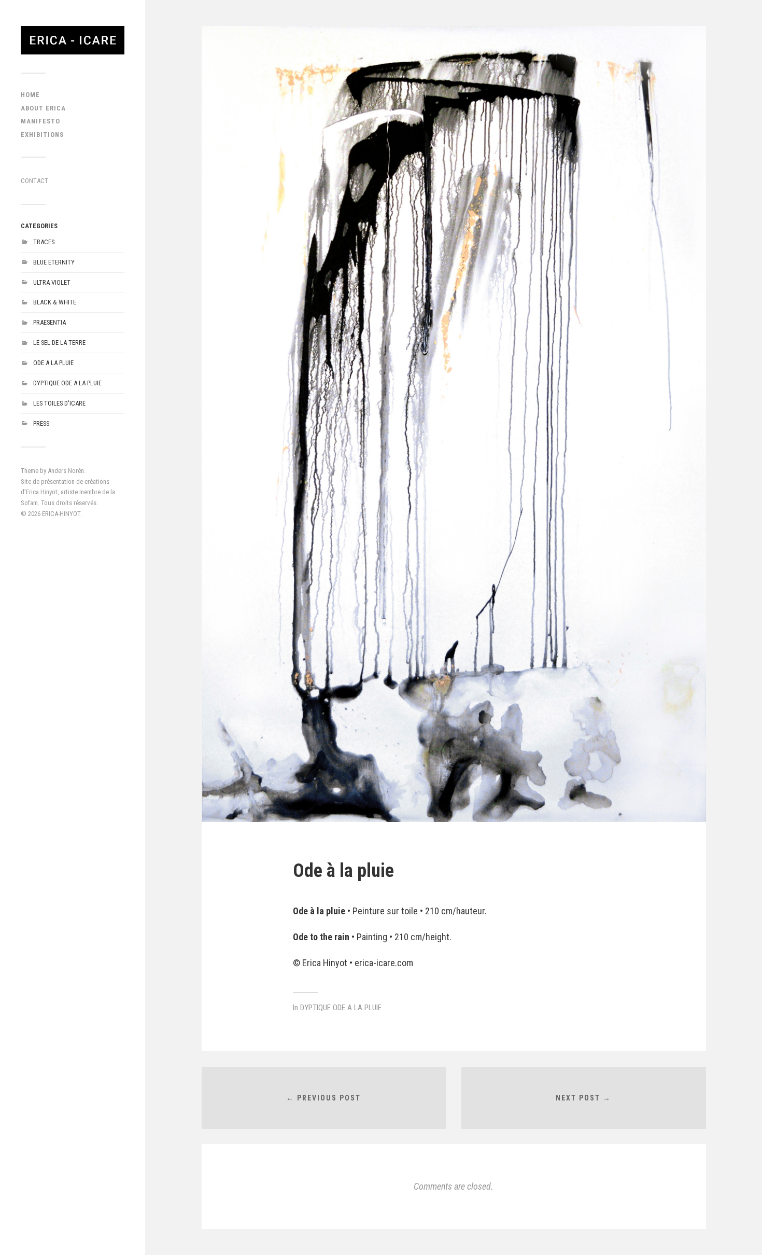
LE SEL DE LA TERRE (59, 342)
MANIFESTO (40, 121)
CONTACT (34, 181)
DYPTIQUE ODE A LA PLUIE (67, 383)
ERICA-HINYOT (61, 514)
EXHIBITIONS (42, 134)
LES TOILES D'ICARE (59, 403)
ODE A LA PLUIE (53, 363)
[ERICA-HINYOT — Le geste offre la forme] (72, 40)
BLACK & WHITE (54, 302)
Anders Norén (66, 471)
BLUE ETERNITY (54, 262)
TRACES (43, 242)
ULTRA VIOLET (51, 282)
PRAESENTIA (49, 322)
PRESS (41, 423)
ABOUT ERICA (43, 108)
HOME (30, 95)
